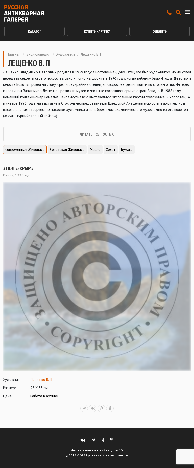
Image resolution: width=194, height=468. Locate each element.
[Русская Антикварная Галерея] (24, 13)
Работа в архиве (44, 396)
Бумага (126, 149)
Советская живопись (67, 149)
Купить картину (97, 31)
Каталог (34, 31)
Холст (110, 149)
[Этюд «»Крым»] (97, 276)
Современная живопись (24, 149)
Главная (14, 54)
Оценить (160, 31)
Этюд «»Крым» (18, 168)
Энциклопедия (38, 54)
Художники (65, 54)
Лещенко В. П (41, 379)
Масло (95, 149)
